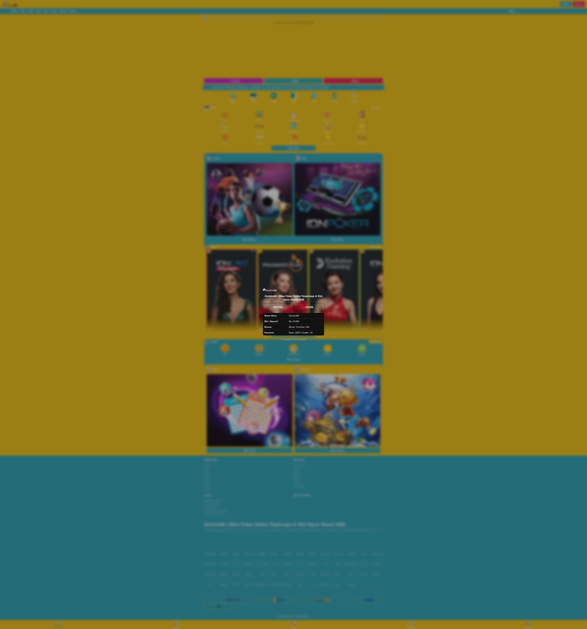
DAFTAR (278, 307)
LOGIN (309, 307)
